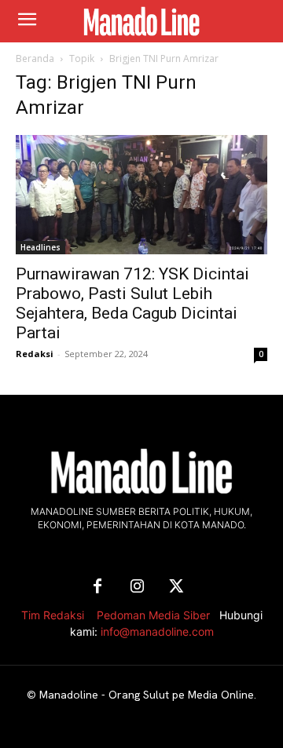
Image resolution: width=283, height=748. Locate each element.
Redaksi (34, 353)
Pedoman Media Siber (153, 615)
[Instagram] (137, 587)
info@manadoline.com (157, 631)
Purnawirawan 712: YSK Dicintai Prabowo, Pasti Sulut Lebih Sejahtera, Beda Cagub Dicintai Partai (132, 303)
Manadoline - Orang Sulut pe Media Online (146, 695)
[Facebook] (97, 587)
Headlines (40, 247)
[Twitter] (176, 587)
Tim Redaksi (52, 615)
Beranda (35, 58)
